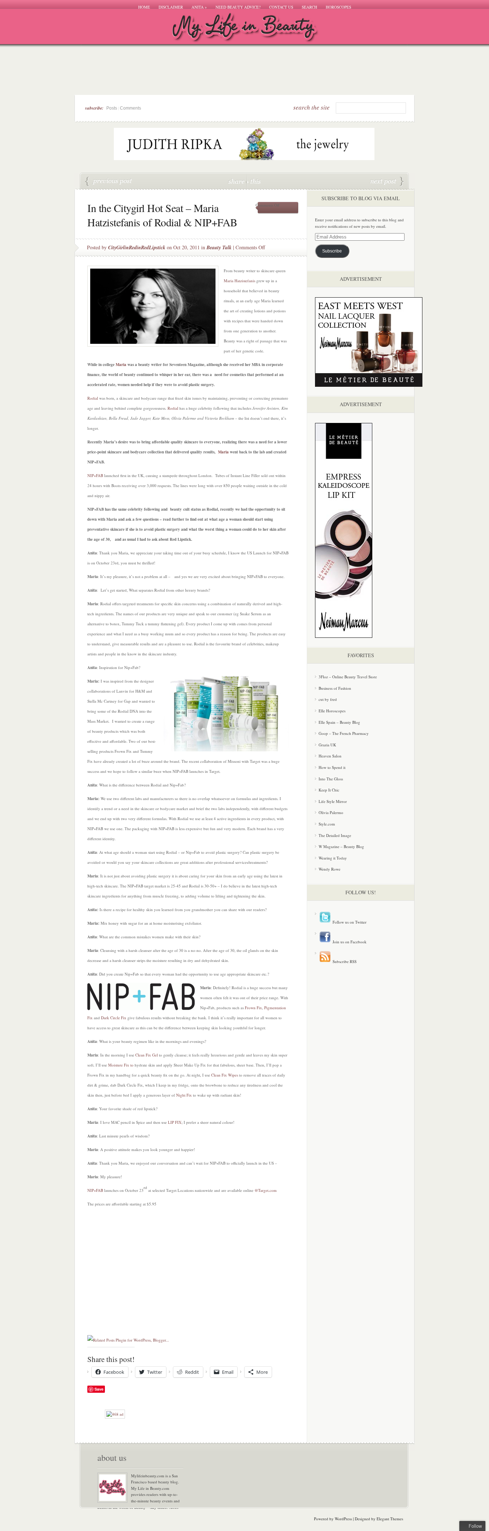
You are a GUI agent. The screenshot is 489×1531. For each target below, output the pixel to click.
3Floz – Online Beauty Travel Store (348, 676)
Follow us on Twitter (349, 922)
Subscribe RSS (344, 961)
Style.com (327, 824)
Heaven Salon (330, 756)
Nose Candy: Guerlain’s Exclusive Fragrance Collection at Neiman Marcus (387, 181)
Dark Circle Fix (113, 1017)
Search (309, 7)
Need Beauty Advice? (238, 7)
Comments (130, 108)
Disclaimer (171, 7)
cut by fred (328, 699)
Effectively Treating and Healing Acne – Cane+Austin (108, 181)
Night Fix (184, 1095)
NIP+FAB (95, 475)
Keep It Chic (329, 790)
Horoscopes (338, 7)
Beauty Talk (219, 247)
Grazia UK (327, 744)
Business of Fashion (335, 688)
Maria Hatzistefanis (239, 280)
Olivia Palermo (331, 812)
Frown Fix (253, 1007)
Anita (199, 7)
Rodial (92, 398)
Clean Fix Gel (146, 1055)
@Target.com (266, 1190)
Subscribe (332, 251)
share (237, 181)
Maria (121, 364)
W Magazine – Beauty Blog (341, 846)
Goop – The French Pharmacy (344, 733)
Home (144, 7)
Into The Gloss (331, 778)
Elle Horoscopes (332, 710)
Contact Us (281, 7)
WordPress (343, 1518)
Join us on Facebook (349, 941)
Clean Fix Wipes (224, 1075)
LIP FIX (174, 1122)
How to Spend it (332, 767)
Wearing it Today (333, 858)
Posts (111, 108)
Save (99, 1389)
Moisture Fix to (121, 1065)
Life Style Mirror (333, 801)
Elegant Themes (390, 1518)
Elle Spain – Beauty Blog (339, 722)
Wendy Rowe (329, 869)
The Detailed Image (335, 835)
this (254, 181)
